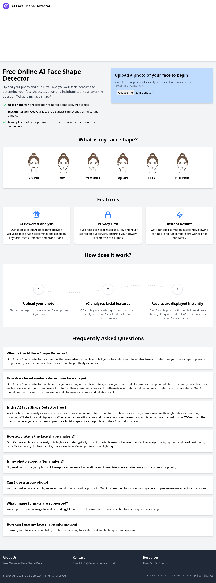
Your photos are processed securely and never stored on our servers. (154, 83)
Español (186, 575)
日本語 (197, 575)
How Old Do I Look (155, 563)
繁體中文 (208, 575)
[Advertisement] (108, 37)
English (151, 575)
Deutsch (175, 575)
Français (163, 575)
